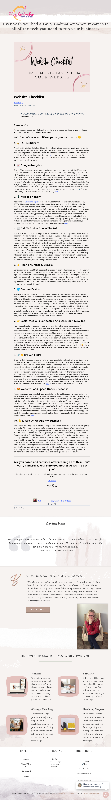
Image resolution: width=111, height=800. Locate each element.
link (50, 155)
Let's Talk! (52, 480)
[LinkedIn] (51, 504)
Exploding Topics (32, 202)
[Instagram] (55, 504)
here (66, 223)
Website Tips (18, 103)
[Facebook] (48, 504)
